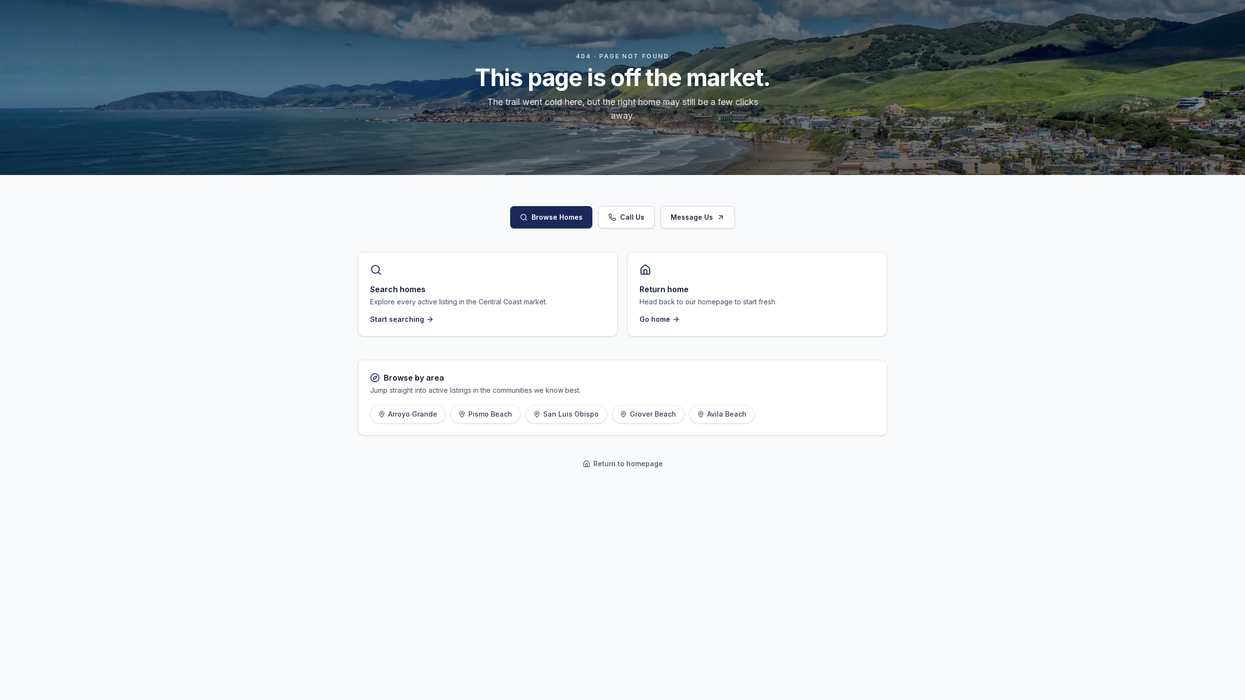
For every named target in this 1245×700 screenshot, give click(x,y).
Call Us (632, 217)
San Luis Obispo (571, 414)
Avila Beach (727, 414)
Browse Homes (557, 217)
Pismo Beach (490, 414)
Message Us (692, 217)
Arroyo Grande (412, 414)
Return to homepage (628, 463)
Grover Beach (653, 414)
